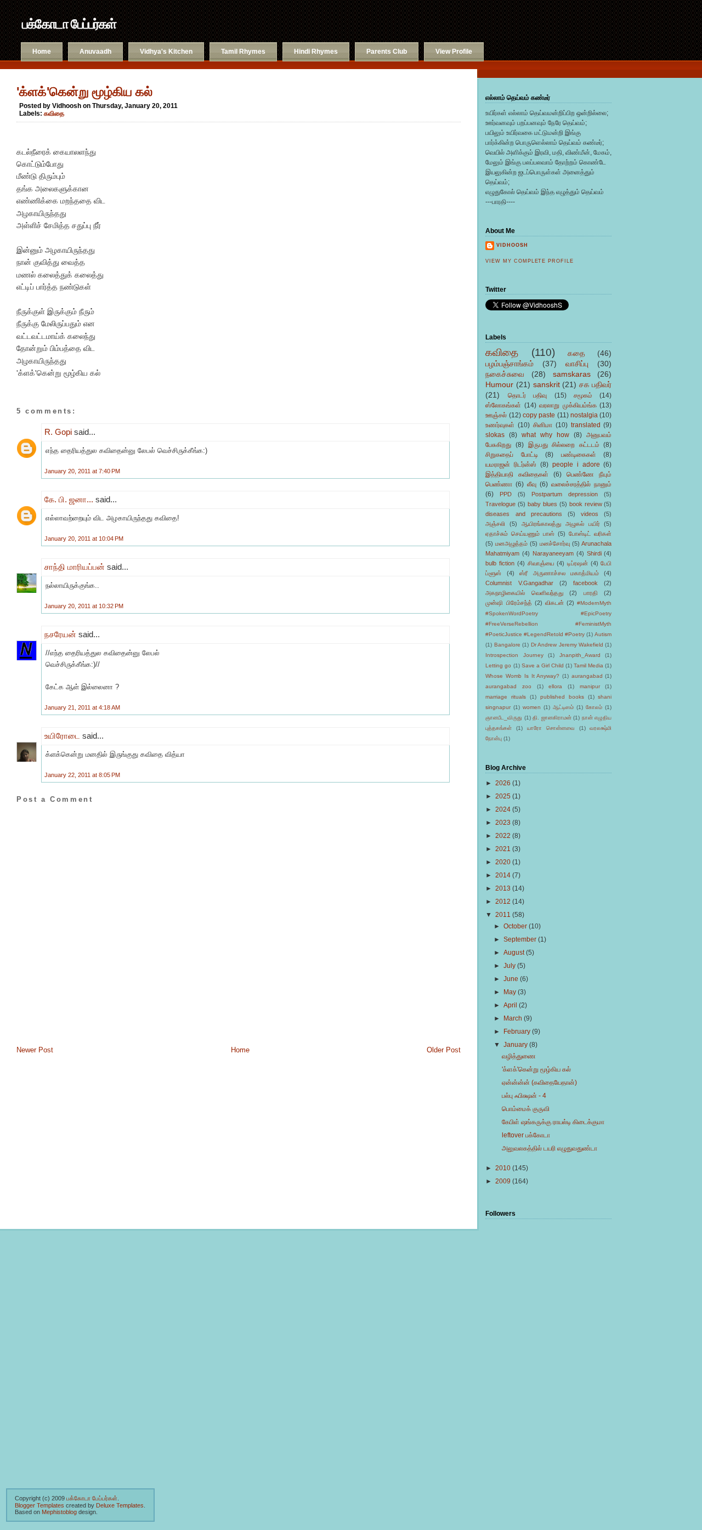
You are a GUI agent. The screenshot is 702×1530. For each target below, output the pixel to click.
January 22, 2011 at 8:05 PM (82, 775)
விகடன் (554, 602)
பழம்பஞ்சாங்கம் (509, 363)
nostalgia (584, 415)
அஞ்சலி (495, 523)
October (515, 926)
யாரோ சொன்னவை (551, 728)
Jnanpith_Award (580, 655)
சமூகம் (583, 395)
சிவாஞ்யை (541, 563)
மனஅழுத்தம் (511, 543)
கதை (576, 353)
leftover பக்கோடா (526, 1135)
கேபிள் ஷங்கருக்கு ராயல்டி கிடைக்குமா (553, 1122)
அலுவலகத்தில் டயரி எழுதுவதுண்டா (549, 1148)
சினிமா (542, 425)
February (516, 1031)
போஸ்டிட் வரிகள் (590, 533)
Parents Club (386, 51)
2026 (503, 783)
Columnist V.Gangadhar (519, 583)
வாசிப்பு (576, 363)
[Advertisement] (71, 1137)
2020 (503, 862)
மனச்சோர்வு (555, 543)
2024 (503, 809)
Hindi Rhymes (316, 51)
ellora (555, 686)
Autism (603, 634)
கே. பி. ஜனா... (68, 499)
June (510, 979)
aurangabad (587, 676)
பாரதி (591, 593)
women (532, 707)
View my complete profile (529, 261)
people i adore (576, 464)
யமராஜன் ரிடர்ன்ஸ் (510, 464)
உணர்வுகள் (499, 425)
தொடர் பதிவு (527, 395)
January (515, 1045)
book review (585, 504)
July (509, 966)
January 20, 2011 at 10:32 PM (83, 606)
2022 (503, 836)
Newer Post (34, 1050)
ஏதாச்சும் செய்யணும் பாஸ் (519, 533)
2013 (503, 888)
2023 (503, 822)
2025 (503, 796)
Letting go (498, 665)
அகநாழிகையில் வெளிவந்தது (524, 593)
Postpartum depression (564, 494)
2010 (503, 1168)
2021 (503, 849)
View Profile (453, 51)
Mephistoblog (59, 1512)
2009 (503, 1181)
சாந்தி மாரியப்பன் (74, 566)
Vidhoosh (512, 245)
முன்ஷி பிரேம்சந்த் (508, 602)
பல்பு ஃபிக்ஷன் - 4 (524, 1096)
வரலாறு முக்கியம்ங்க (568, 405)
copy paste (539, 415)
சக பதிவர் (595, 384)
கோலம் (594, 707)
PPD (506, 494)
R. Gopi (58, 432)
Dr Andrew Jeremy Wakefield (567, 645)
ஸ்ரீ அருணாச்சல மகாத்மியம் (559, 573)
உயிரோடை (62, 735)
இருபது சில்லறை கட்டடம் (563, 445)
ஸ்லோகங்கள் (503, 405)
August (513, 952)
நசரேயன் (60, 634)
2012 (503, 901)
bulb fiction (499, 563)
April (510, 1005)
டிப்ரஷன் (577, 563)
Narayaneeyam (553, 553)
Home (41, 51)
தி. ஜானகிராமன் (552, 718)
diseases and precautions (523, 514)
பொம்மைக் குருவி (526, 1109)
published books (562, 697)
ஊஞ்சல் (496, 415)
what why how (545, 435)
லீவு (531, 484)
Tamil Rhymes (243, 51)
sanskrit (546, 384)
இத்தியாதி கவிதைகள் (516, 474)
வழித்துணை (519, 1056)
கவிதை (54, 113)
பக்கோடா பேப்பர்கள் (69, 23)
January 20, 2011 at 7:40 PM (82, 471)
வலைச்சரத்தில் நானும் (581, 484)
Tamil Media (588, 665)
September (519, 939)
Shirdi (594, 553)
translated (586, 425)
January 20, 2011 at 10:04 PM (83, 538)
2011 (503, 915)
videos (589, 514)
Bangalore (507, 645)
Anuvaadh (95, 51)
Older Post (444, 1050)
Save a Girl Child (543, 665)
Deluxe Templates (120, 1505)
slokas (495, 435)
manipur (590, 686)
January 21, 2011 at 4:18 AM (82, 707)
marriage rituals (505, 697)
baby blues (542, 504)
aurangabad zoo (508, 686)
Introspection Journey (514, 655)
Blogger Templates (39, 1505)
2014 (503, 875)
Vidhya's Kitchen (166, 51)
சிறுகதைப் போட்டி (511, 454)
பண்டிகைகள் (578, 454)
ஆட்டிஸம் (563, 707)
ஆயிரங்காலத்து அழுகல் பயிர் (561, 523)
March (512, 1018)
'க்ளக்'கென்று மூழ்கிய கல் (84, 91)
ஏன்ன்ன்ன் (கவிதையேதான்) (539, 1082)
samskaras (572, 374)
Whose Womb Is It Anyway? (522, 676)
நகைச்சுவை (504, 374)
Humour (499, 384)
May (509, 992)
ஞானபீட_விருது (503, 718)
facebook (585, 583)
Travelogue (500, 504)
